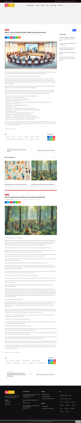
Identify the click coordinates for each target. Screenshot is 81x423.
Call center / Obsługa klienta (64, 398)
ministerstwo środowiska (36, 360)
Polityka (37, 5)
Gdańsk (61, 402)
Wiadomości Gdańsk (10, 34)
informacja (19, 136)
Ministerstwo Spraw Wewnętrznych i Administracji (14, 139)
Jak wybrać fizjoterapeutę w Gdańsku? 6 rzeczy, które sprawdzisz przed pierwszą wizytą (67, 39)
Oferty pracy (60, 5)
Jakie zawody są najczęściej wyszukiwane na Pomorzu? (46, 150)
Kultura (42, 5)
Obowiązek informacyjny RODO (48, 398)
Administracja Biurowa (64, 395)
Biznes (70, 395)
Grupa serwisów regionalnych (48, 408)
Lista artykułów (45, 406)
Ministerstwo (17, 360)
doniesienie (14, 136)
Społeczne (66, 408)
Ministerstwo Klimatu (25, 360)
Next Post (51, 373)
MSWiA (26, 139)
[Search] (75, 5)
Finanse (70, 398)
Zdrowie (47, 5)
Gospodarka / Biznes (30, 5)
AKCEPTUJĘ (78, 421)
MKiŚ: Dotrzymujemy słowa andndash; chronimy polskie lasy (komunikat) (42, 184)
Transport (62, 411)
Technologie (72, 408)
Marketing (62, 405)
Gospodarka (67, 402)
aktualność (7, 136)
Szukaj (74, 30)
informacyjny (26, 136)
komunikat (37, 136)
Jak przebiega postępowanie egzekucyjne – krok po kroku (31, 400)
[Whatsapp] (17, 37)
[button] (54, 157)
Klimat (12, 360)
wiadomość (37, 139)
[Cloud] (19, 37)
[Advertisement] (40, 16)
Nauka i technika (53, 5)
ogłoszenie (31, 139)
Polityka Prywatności (46, 396)
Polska (61, 408)
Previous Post (11, 148)
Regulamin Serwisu (46, 394)
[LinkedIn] (14, 37)
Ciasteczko (50, 421)
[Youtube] (11, 37)
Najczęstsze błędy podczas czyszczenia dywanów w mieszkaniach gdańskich (31, 406)
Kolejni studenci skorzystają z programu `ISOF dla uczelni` (46, 374)
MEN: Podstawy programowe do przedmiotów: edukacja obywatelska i (16, 184)
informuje (32, 136)
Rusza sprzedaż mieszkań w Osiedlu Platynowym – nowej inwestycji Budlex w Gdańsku (67, 59)
